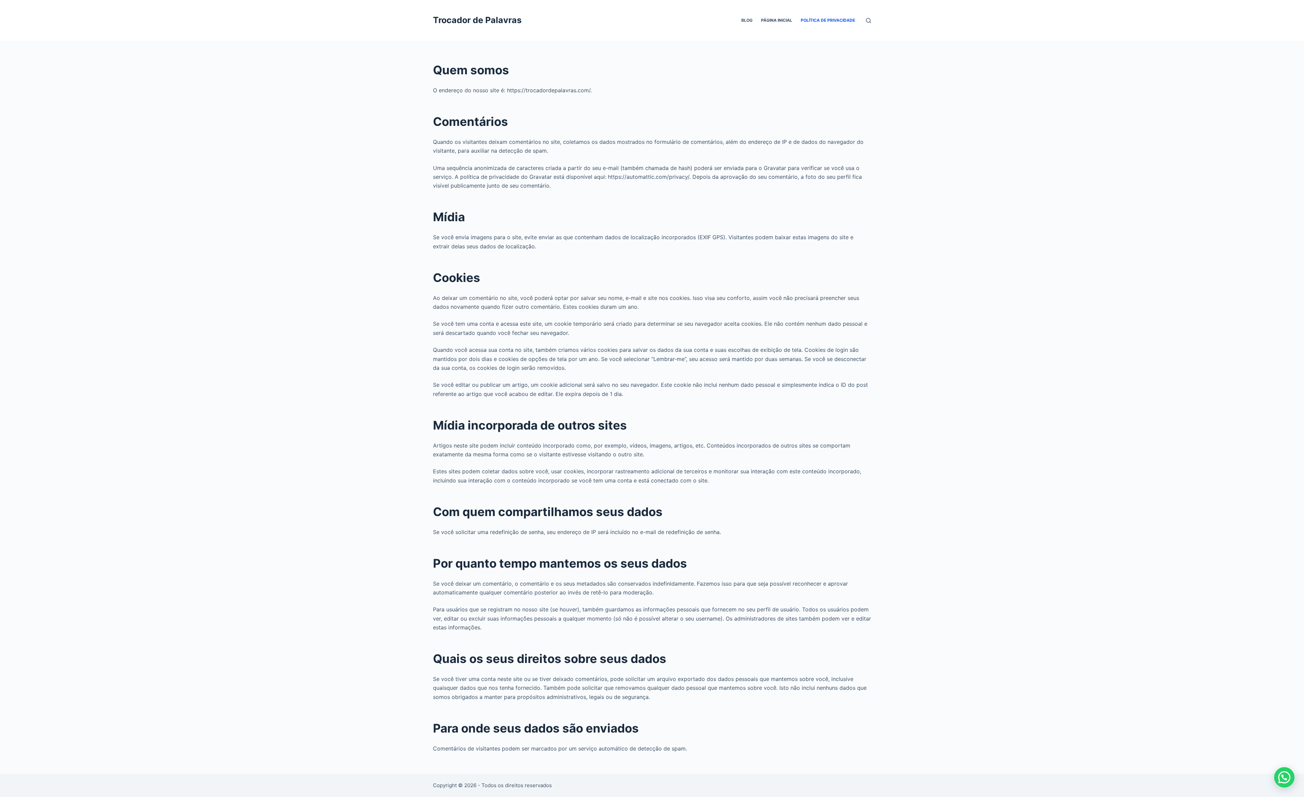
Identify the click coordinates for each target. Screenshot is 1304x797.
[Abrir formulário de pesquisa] (868, 20)
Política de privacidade (828, 20)
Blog (747, 20)
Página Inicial (776, 20)
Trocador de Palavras (477, 20)
